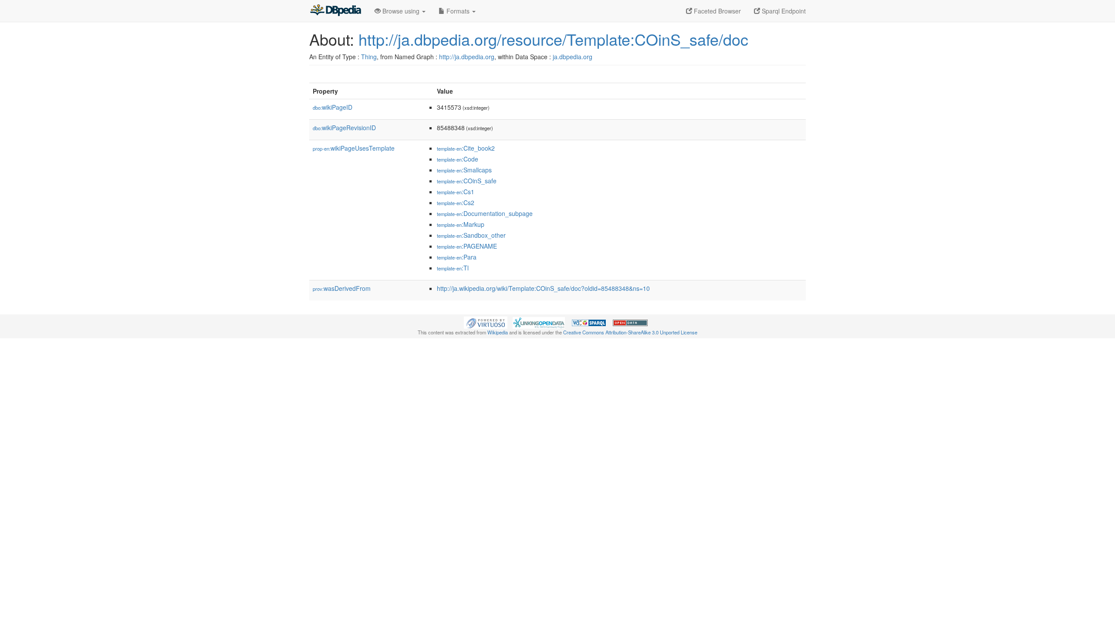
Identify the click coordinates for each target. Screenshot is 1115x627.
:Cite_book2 (466, 148)
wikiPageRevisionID (344, 127)
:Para (456, 257)
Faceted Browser (716, 11)
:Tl (453, 267)
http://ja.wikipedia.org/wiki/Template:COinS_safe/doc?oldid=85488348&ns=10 (543, 288)
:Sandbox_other (471, 235)
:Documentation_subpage (485, 213)
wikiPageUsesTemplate (354, 148)
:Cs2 (455, 202)
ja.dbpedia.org (572, 56)
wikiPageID (332, 107)
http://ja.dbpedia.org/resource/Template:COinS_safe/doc (553, 39)
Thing (369, 56)
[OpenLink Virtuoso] (485, 321)
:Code (457, 159)
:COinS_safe (467, 180)
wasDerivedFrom (342, 288)
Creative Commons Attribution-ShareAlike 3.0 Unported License (630, 332)
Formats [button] (458, 11)
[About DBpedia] (335, 11)
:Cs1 (455, 191)
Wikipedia (497, 332)
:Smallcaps (464, 169)
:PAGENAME (467, 246)
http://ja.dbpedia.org (466, 56)
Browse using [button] (401, 11)
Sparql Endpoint (783, 11)
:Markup (460, 224)
